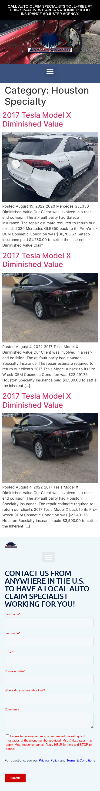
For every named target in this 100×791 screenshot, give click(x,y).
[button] (50, 72)
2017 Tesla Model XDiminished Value (36, 119)
